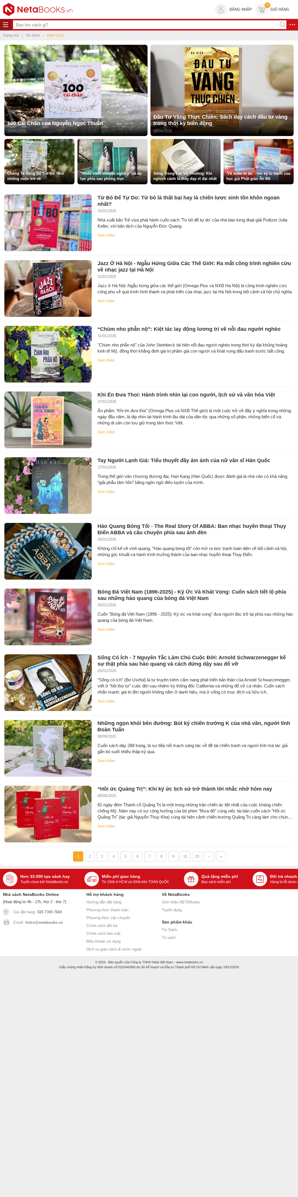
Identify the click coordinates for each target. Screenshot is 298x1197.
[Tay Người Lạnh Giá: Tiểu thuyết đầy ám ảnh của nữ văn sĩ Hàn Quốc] (48, 485)
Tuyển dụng (172, 910)
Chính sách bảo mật (103, 933)
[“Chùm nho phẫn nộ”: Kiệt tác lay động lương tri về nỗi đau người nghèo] (48, 354)
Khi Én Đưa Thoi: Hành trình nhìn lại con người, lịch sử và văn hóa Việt (186, 395)
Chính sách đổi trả (101, 925)
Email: (38, 922)
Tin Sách (169, 930)
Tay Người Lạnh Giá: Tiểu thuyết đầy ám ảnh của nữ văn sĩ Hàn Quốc (183, 460)
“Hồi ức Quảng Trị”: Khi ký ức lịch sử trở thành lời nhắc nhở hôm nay (184, 789)
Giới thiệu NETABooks (181, 902)
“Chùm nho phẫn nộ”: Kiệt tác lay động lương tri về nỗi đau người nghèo (189, 329)
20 (197, 856)
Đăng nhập (241, 9)
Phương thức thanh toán (107, 910)
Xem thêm (106, 235)
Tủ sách (168, 937)
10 (185, 856)
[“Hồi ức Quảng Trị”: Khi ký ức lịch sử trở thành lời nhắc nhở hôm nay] (48, 814)
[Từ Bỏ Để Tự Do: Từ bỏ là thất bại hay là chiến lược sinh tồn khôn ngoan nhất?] (48, 222)
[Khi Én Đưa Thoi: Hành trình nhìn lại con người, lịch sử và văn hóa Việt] (48, 420)
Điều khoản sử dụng (103, 941)
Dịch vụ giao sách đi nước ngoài (113, 949)
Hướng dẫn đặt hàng (103, 902)
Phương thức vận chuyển (108, 918)
